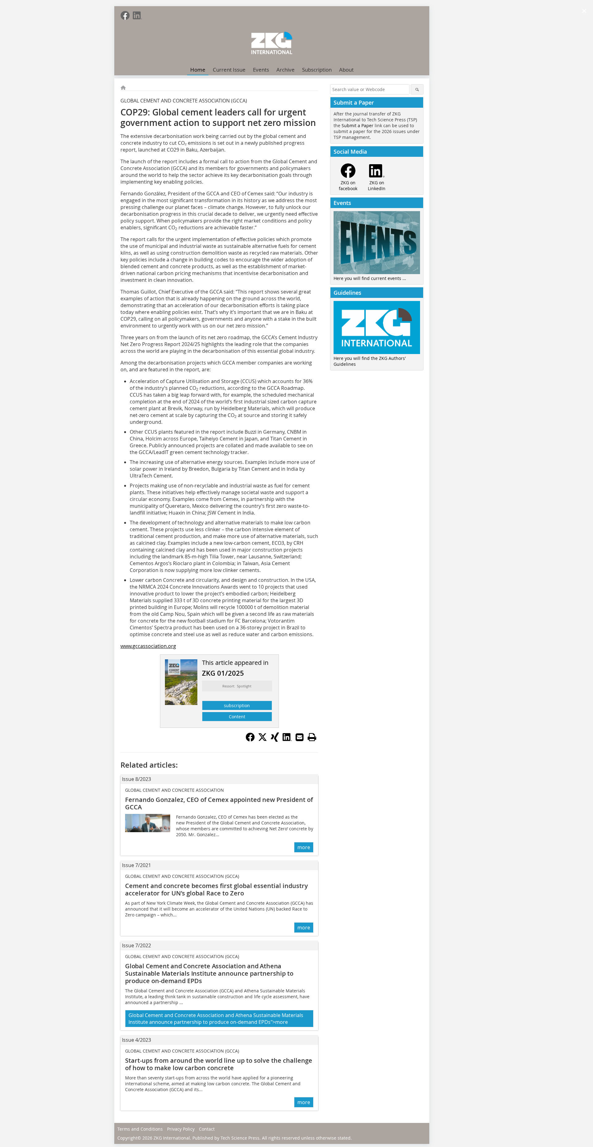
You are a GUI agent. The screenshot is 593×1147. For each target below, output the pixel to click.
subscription (237, 705)
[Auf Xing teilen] (275, 740)
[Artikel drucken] (312, 737)
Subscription (317, 69)
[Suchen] (417, 89)
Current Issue (229, 69)
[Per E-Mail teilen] (299, 737)
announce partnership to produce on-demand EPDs (209, 973)
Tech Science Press (240, 1138)
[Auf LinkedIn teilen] (287, 740)
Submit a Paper (357, 125)
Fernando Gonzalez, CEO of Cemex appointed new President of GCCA (219, 803)
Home (197, 69)
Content (237, 716)
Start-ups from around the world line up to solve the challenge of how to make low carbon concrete (218, 1064)
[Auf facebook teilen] (250, 740)
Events (261, 69)
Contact (207, 1129)
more (303, 847)
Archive (285, 69)
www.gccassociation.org (148, 646)
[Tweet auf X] (262, 740)
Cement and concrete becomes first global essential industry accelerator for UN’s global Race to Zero (216, 889)
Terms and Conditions (140, 1129)
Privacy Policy (181, 1129)
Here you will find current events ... (370, 278)
